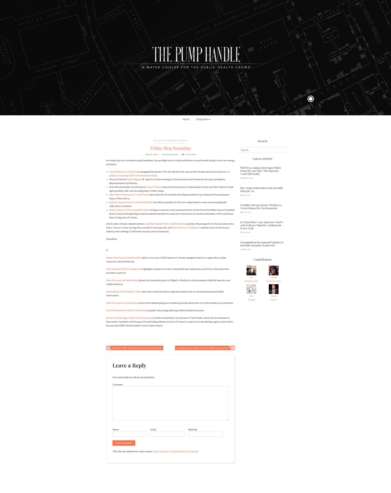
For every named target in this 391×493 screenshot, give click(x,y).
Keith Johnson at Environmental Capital (129, 209)
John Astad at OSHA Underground (124, 268)
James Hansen (154, 186)
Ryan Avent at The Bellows (186, 227)
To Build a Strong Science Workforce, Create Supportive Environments (261, 207)
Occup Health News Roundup (170, 140)
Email (153, 429)
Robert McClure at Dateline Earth (123, 257)
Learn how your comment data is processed (175, 451)
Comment (117, 384)
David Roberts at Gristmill (123, 171)
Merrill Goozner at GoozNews (122, 302)
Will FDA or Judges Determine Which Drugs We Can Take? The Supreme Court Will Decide (260, 170)
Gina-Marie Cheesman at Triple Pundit (129, 194)
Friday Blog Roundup (170, 148)
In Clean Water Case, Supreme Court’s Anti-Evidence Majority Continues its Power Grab (261, 225)
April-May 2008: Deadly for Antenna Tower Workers (137, 348)
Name (115, 429)
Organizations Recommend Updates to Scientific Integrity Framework (261, 244)
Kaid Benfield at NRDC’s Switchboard (165, 223)
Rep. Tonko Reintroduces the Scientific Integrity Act (261, 189)
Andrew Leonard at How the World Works (131, 202)
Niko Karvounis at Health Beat (122, 280)
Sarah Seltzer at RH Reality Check (123, 291)
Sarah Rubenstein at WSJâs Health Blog (126, 310)
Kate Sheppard (135, 179)
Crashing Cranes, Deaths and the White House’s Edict (202, 348)
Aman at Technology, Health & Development (129, 317)
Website (192, 429)
